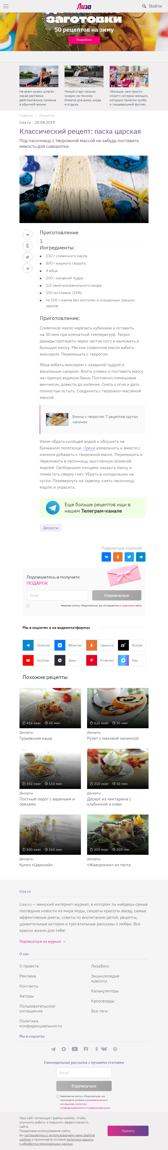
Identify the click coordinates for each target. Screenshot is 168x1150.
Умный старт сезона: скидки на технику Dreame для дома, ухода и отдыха (83, 97)
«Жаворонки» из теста (109, 864)
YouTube (43, 660)
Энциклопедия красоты (105, 978)
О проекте (29, 966)
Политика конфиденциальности (40, 1023)
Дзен (72, 660)
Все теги (99, 1011)
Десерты (50, 527)
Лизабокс (100, 966)
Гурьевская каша (35, 738)
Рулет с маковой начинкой (113, 738)
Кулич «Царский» (36, 864)
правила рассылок (99, 1107)
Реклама (27, 976)
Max (135, 660)
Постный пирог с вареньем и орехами (47, 801)
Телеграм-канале (101, 510)
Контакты (28, 986)
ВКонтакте (75, 645)
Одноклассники (107, 645)
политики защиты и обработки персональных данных (56, 1141)
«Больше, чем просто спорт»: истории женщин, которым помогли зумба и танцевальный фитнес (129, 97)
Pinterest (107, 660)
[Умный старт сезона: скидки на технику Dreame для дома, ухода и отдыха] (84, 76)
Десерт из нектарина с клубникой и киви (109, 801)
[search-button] (144, 6)
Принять (128, 1131)
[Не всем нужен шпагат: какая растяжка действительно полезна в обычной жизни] (38, 76)
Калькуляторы (105, 991)
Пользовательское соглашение (37, 1008)
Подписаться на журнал (40, 941)
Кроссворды (103, 1001)
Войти (155, 6)
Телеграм (43, 645)
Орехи (89, 448)
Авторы (26, 996)
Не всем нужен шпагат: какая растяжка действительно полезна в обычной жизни (37, 97)
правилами (128, 605)
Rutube (137, 645)
